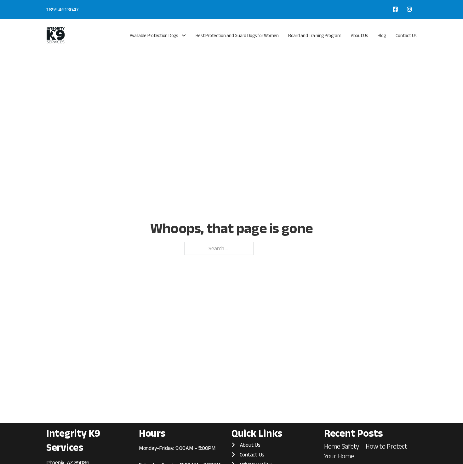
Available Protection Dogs (154, 35)
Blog (382, 35)
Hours (152, 433)
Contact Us (406, 35)
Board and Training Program (314, 35)
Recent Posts (353, 433)
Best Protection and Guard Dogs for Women (237, 35)
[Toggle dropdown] (183, 35)
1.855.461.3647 (62, 9)
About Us (359, 35)
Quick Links (257, 433)
